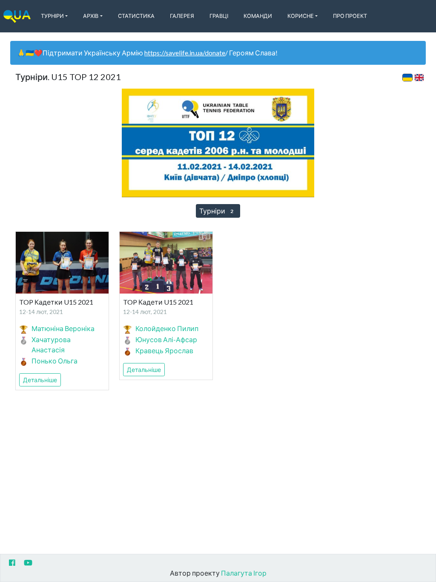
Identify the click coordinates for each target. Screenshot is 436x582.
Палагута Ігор (244, 573)
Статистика (136, 15)
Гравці (218, 15)
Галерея (182, 15)
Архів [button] (90, 15)
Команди (258, 15)
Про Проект (350, 15)
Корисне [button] (300, 15)
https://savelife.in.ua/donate (184, 53)
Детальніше (40, 379)
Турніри (216, 211)
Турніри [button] (52, 15)
